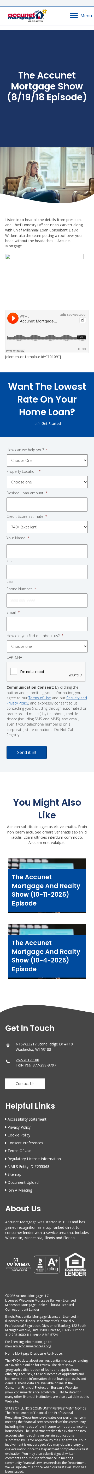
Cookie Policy (19, 1135)
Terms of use (19, 1150)
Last (10, 582)
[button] (25, 1083)
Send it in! (26, 752)
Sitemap (14, 1174)
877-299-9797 (44, 1065)
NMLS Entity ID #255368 (28, 1166)
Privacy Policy (19, 1127)
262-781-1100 (27, 1059)
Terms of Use (39, 697)
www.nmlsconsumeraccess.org (28, 1346)
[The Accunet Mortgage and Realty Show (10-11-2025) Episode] (47, 888)
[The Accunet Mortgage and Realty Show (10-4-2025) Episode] (47, 954)
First (10, 561)
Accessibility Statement (27, 1119)
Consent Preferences (25, 1142)
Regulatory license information (34, 1158)
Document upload (23, 1182)
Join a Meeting (20, 1190)
